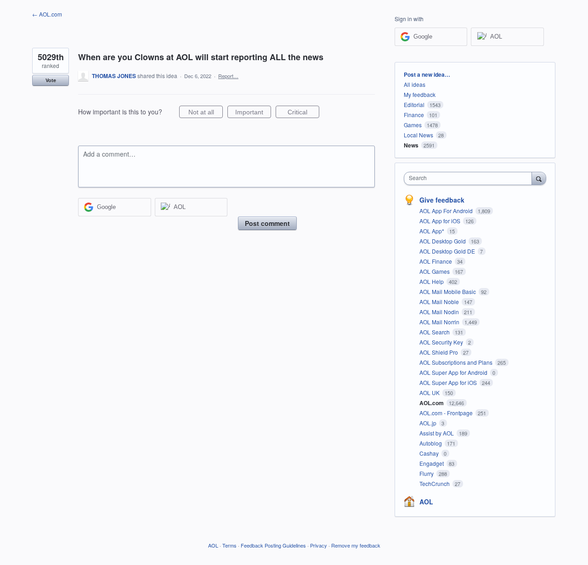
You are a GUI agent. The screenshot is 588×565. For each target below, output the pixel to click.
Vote (50, 80)
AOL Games (435, 271)
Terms (229, 545)
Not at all (205, 113)
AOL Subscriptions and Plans (456, 362)
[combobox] (470, 178)
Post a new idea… (427, 74)
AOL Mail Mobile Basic (448, 291)
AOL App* (432, 231)
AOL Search (435, 332)
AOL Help (432, 281)
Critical (303, 113)
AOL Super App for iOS (448, 382)
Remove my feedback (355, 545)
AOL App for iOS (440, 221)
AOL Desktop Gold (443, 241)
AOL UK (430, 392)
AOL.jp (428, 423)
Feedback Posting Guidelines (273, 545)
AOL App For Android (446, 211)
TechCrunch (435, 483)
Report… (228, 75)
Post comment (267, 223)
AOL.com (432, 403)
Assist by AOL (437, 433)
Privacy (318, 545)
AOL (426, 501)
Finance (414, 115)
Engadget (432, 463)
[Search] (538, 178)
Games (413, 125)
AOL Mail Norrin (440, 322)
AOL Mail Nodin (439, 312)
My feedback (419, 94)
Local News (418, 135)
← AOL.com (47, 14)
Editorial (414, 104)
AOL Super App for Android (454, 372)
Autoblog (431, 443)
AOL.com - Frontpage (446, 413)
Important (253, 113)
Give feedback (441, 199)
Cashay (429, 453)
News (411, 145)
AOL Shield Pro (439, 352)
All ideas (414, 84)
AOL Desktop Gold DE (447, 251)
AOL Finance (436, 261)
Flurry (427, 473)
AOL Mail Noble (439, 301)
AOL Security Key (441, 342)
